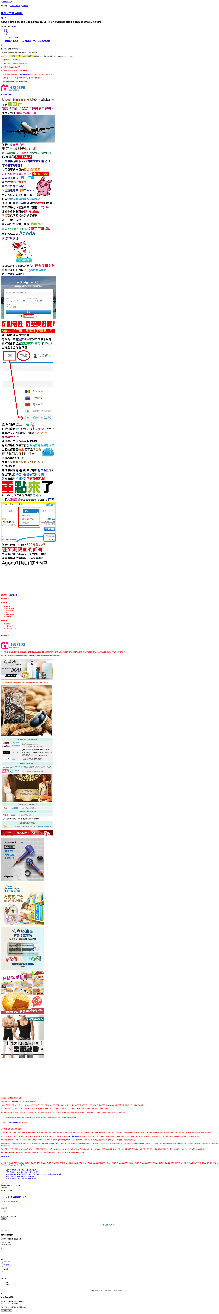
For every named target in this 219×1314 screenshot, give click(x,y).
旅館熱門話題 (5, 1156)
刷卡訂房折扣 (16, 1101)
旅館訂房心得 (13, 595)
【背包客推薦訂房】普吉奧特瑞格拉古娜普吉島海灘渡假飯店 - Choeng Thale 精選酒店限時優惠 (32, 1174)
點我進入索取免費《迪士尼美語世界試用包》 (43, 74)
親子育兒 (14, 1201)
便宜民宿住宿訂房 (73, 1136)
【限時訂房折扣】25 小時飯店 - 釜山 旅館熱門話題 (27, 41)
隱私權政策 (119, 1290)
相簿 (5, 30)
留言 (18, 1197)
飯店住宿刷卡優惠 (6, 94)
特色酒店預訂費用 (21, 81)
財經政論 (14, 26)
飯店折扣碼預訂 (24, 74)
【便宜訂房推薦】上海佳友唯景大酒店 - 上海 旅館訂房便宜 (22, 1172)
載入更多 (3, 1208)
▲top (2, 1204)
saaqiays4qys (4, 1187)
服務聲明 (126, 1290)
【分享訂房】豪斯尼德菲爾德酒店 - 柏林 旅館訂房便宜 (20, 1170)
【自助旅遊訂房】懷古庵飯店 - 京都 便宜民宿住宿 (19, 1176)
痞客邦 (15, 1197)
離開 (10, 1310)
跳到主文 (3, 18)
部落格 (6, 32)
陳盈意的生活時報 (12, 13)
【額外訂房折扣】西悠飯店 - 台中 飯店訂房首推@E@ (20, 1178)
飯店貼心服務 (13, 1122)
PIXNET (97, 1290)
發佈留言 (3, 1218)
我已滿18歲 (4, 1310)
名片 (5, 34)
